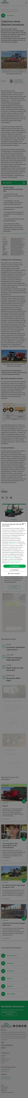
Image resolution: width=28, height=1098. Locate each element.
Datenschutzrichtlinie (13, 562)
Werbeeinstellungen (9, 557)
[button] (14, 573)
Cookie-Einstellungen (15, 561)
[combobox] (23, 524)
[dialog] (14, 549)
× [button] (24, 523)
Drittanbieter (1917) (14, 544)
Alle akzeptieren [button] (14, 566)
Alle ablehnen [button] (14, 570)
